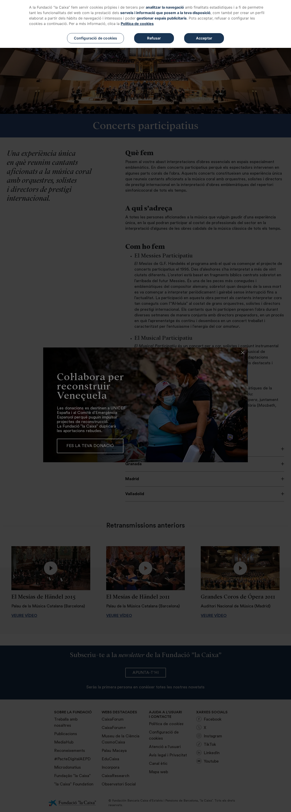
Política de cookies (137, 23)
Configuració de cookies (95, 38)
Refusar (154, 38)
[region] (145, 24)
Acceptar (204, 38)
